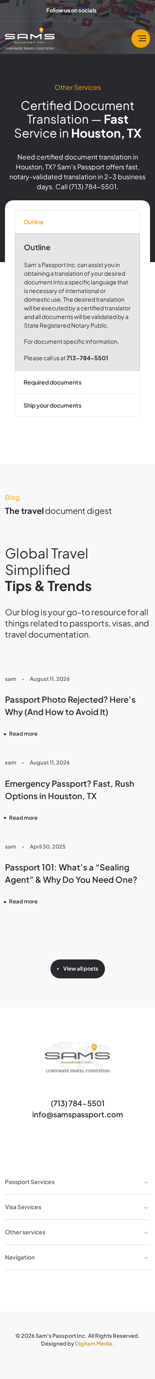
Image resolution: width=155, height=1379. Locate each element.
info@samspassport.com (77, 1114)
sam (10, 678)
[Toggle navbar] (140, 38)
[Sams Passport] (30, 38)
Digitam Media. (94, 1343)
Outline (34, 221)
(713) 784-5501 (78, 1103)
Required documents (52, 382)
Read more (23, 733)
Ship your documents (52, 405)
